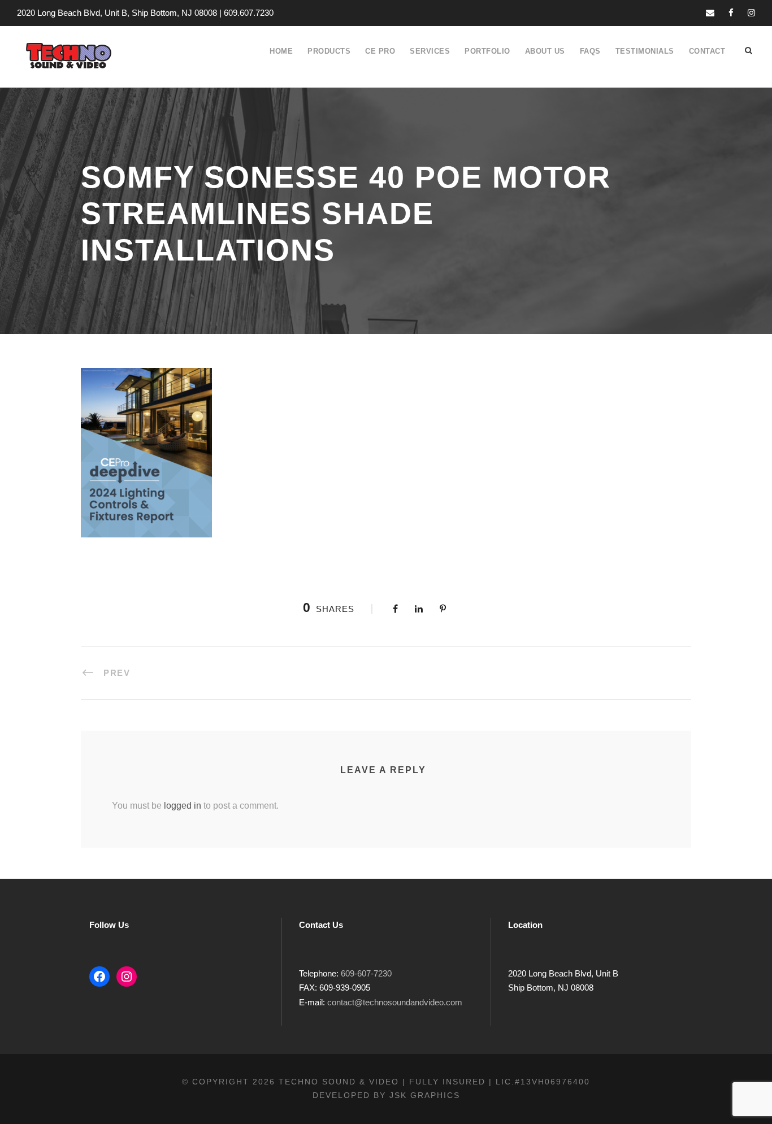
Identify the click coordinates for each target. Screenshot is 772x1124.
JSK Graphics (424, 1095)
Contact (707, 51)
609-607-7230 (366, 973)
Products (328, 51)
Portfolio (487, 51)
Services (430, 51)
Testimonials (644, 51)
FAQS (590, 51)
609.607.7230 (249, 13)
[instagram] (751, 13)
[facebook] (731, 13)
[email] (710, 13)
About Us (545, 51)
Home (281, 51)
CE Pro (380, 51)
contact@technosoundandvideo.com (394, 1002)
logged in (182, 805)
